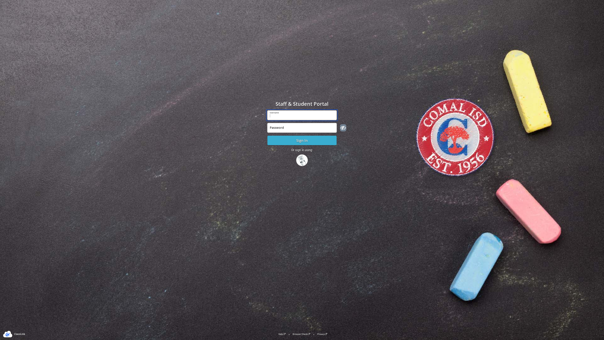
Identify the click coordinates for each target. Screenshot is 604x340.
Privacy (321, 334)
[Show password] (343, 127)
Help (281, 334)
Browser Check (300, 334)
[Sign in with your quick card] (302, 160)
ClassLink (19, 334)
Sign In (302, 140)
